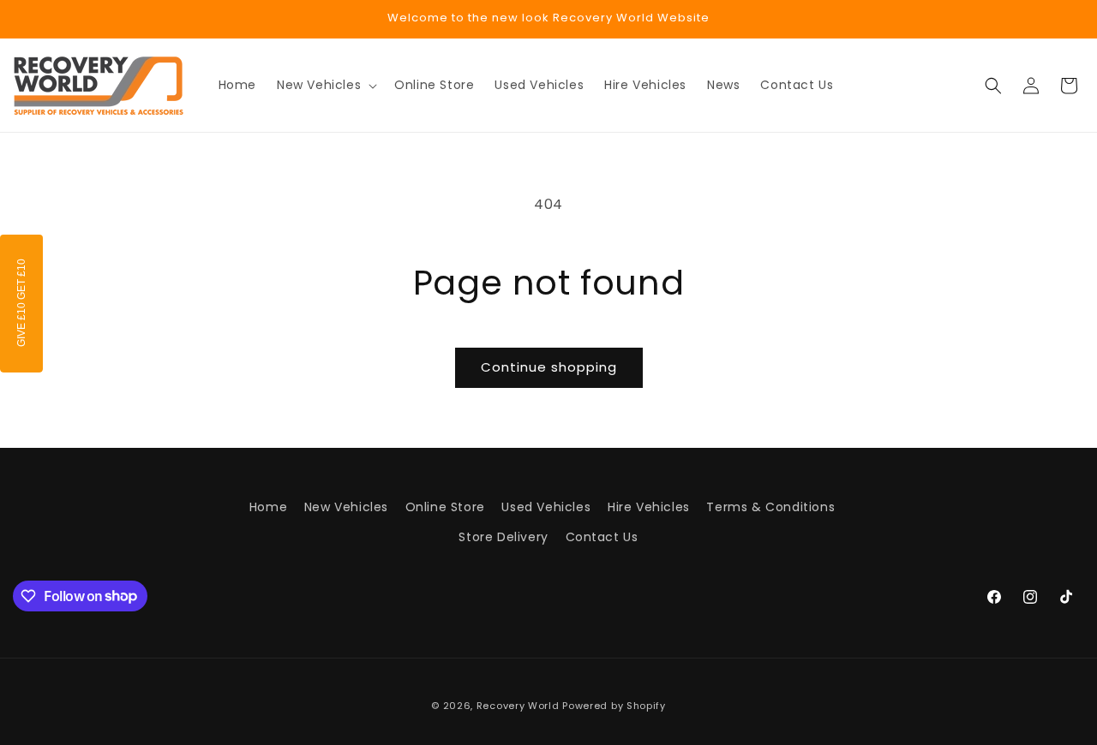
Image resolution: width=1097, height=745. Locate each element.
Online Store (445, 507)
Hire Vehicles (649, 507)
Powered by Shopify (614, 705)
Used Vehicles (545, 507)
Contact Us (602, 536)
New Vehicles (346, 507)
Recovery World (518, 705)
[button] (325, 85)
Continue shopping (549, 367)
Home (268, 507)
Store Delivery (503, 536)
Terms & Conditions (770, 507)
